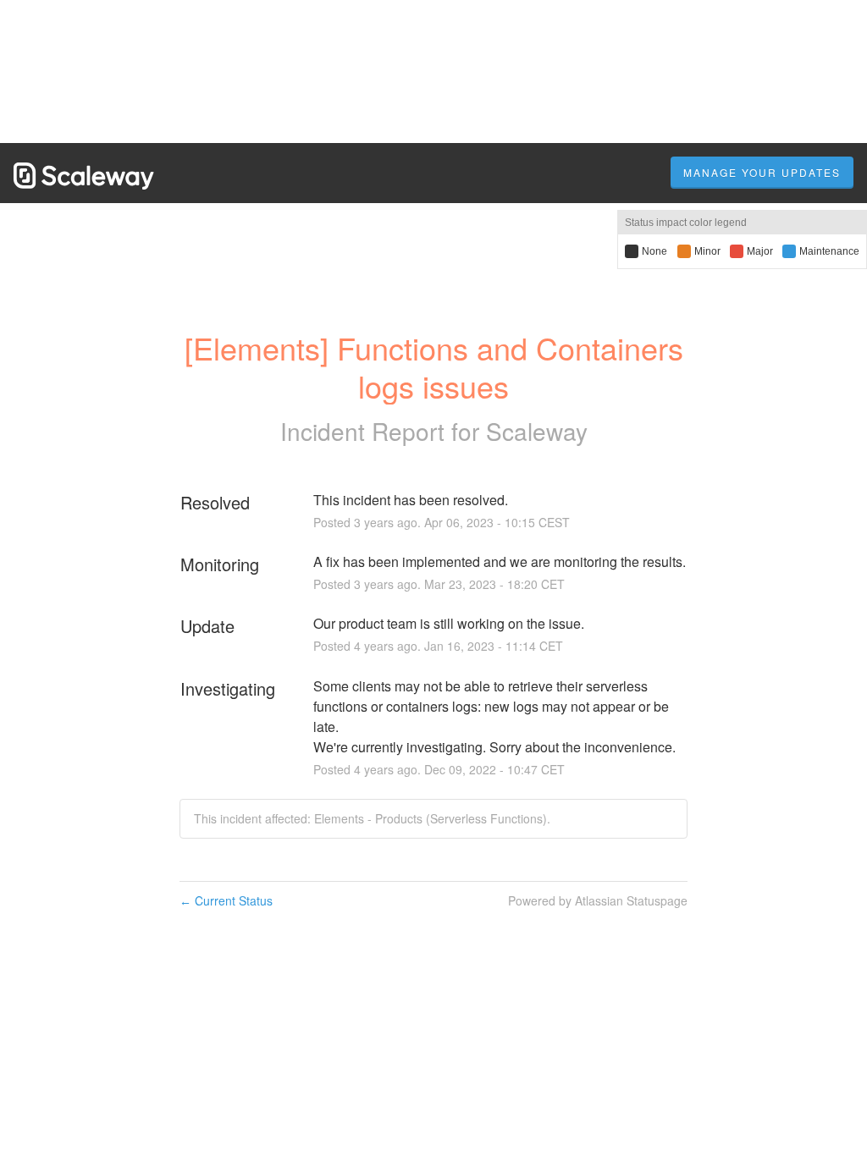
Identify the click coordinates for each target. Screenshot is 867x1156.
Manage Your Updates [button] (762, 172)
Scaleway (537, 431)
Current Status (226, 900)
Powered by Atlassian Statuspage (598, 900)
